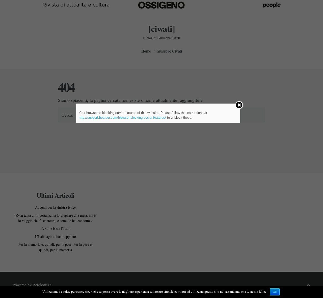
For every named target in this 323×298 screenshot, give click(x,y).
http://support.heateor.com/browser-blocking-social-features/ (122, 117)
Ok (275, 292)
